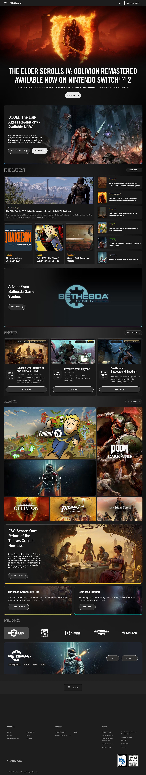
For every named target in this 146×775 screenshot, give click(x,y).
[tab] (16, 633)
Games (9, 735)
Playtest (29, 738)
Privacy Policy (107, 732)
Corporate (124, 743)
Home (9, 732)
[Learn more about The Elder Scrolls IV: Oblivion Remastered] (26, 509)
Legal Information (108, 744)
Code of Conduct (126, 737)
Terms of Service (107, 735)
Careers (123, 747)
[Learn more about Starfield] (50, 478)
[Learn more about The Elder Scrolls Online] (119, 509)
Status (76, 732)
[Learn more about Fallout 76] (50, 433)
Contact (124, 740)
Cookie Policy (106, 747)
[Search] (120, 3)
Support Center (60, 732)
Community (30, 732)
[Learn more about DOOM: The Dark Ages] (119, 451)
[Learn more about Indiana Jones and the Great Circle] (73, 509)
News (28, 735)
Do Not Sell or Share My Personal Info (129, 733)
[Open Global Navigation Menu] (5, 3)
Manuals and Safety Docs (63, 735)
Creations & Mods (13, 738)
